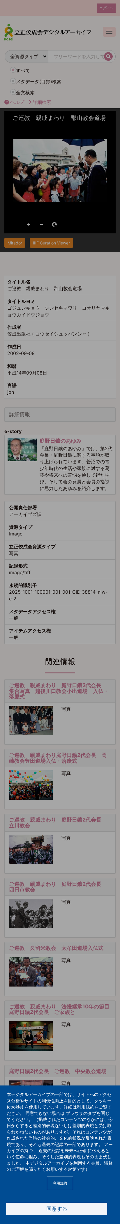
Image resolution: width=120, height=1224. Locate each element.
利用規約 (60, 1183)
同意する (56, 1209)
